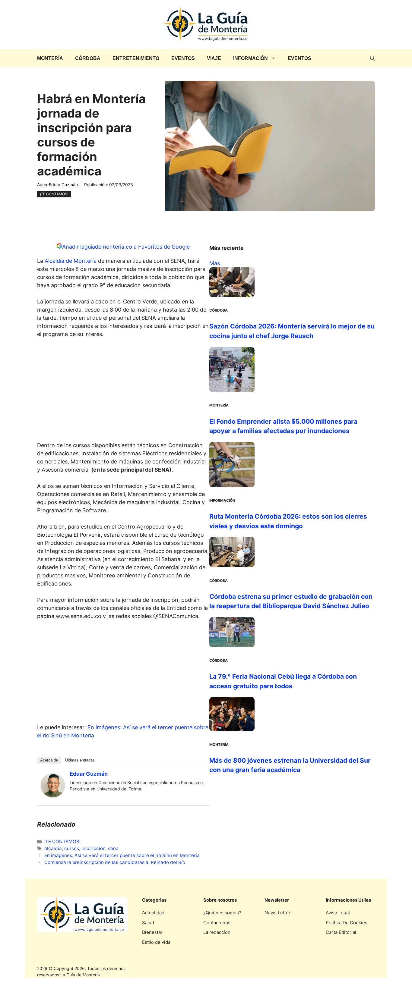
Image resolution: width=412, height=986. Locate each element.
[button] (372, 58)
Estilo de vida (156, 942)
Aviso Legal (338, 912)
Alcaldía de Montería (71, 261)
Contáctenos (216, 922)
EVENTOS (183, 58)
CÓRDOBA (87, 58)
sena (113, 848)
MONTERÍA (50, 58)
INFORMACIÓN (250, 58)
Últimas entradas (80, 760)
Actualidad (153, 912)
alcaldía (53, 848)
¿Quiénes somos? (222, 912)
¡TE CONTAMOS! (54, 194)
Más (214, 263)
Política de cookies (346, 922)
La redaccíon (216, 932)
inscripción (93, 848)
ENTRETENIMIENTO (136, 58)
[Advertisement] (123, 391)
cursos (71, 848)
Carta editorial (341, 932)
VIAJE (214, 58)
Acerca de (49, 760)
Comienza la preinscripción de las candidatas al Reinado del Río (114, 862)
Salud (148, 922)
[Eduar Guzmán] (53, 795)
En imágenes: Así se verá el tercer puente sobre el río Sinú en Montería (122, 855)
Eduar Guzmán (63, 184)
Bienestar (152, 932)
